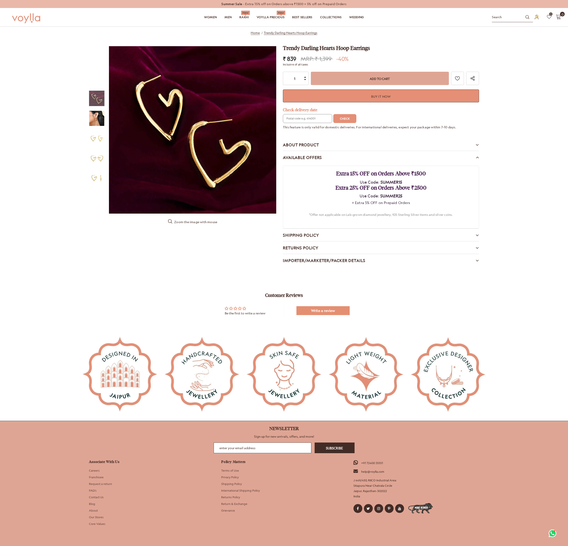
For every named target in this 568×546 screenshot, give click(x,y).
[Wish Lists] (457, 78)
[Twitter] (368, 508)
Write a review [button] (323, 310)
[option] (284, 4)
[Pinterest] (389, 508)
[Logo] (27, 18)
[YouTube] (399, 508)
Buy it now (380, 96)
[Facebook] (357, 508)
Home (255, 33)
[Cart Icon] (558, 16)
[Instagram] (378, 508)
